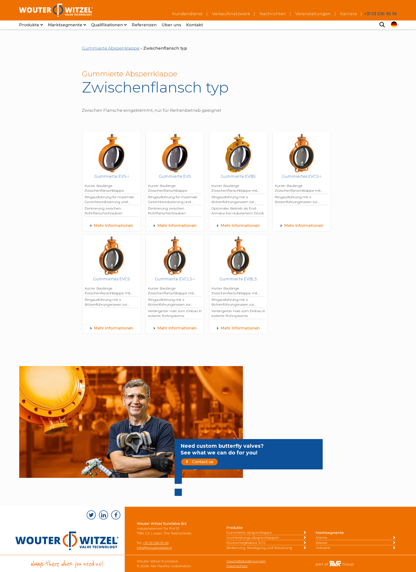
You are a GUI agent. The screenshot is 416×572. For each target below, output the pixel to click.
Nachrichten (273, 13)
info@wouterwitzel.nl (154, 548)
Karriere (348, 13)
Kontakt (194, 24)
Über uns (171, 24)
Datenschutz (236, 566)
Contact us (202, 462)
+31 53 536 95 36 (156, 543)
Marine (321, 537)
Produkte (29, 24)
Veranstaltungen (313, 13)
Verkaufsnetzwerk (231, 13)
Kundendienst (187, 13)
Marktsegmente (65, 24)
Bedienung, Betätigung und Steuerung (259, 548)
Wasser (322, 542)
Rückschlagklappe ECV (246, 542)
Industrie (323, 548)
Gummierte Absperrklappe (110, 48)
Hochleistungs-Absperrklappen (252, 537)
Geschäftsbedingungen (246, 561)
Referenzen (144, 24)
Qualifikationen (107, 24)
